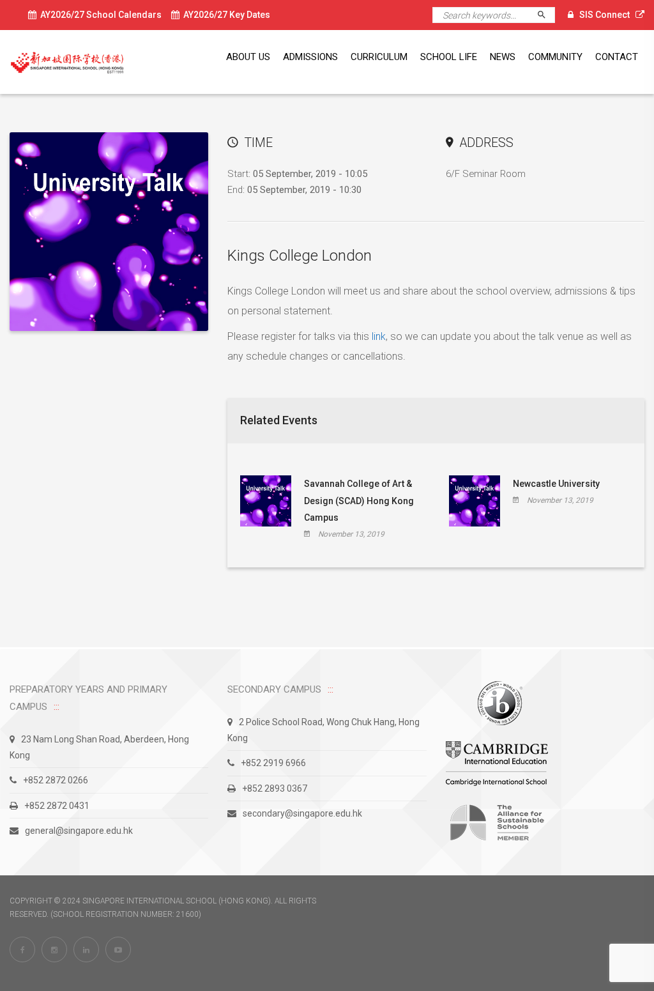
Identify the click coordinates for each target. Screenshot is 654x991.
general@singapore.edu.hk (79, 831)
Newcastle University (556, 484)
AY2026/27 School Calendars (99, 15)
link (379, 336)
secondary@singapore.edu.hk (302, 813)
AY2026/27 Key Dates (224, 15)
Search (547, 15)
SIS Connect (604, 15)
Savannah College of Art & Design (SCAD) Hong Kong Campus (359, 501)
